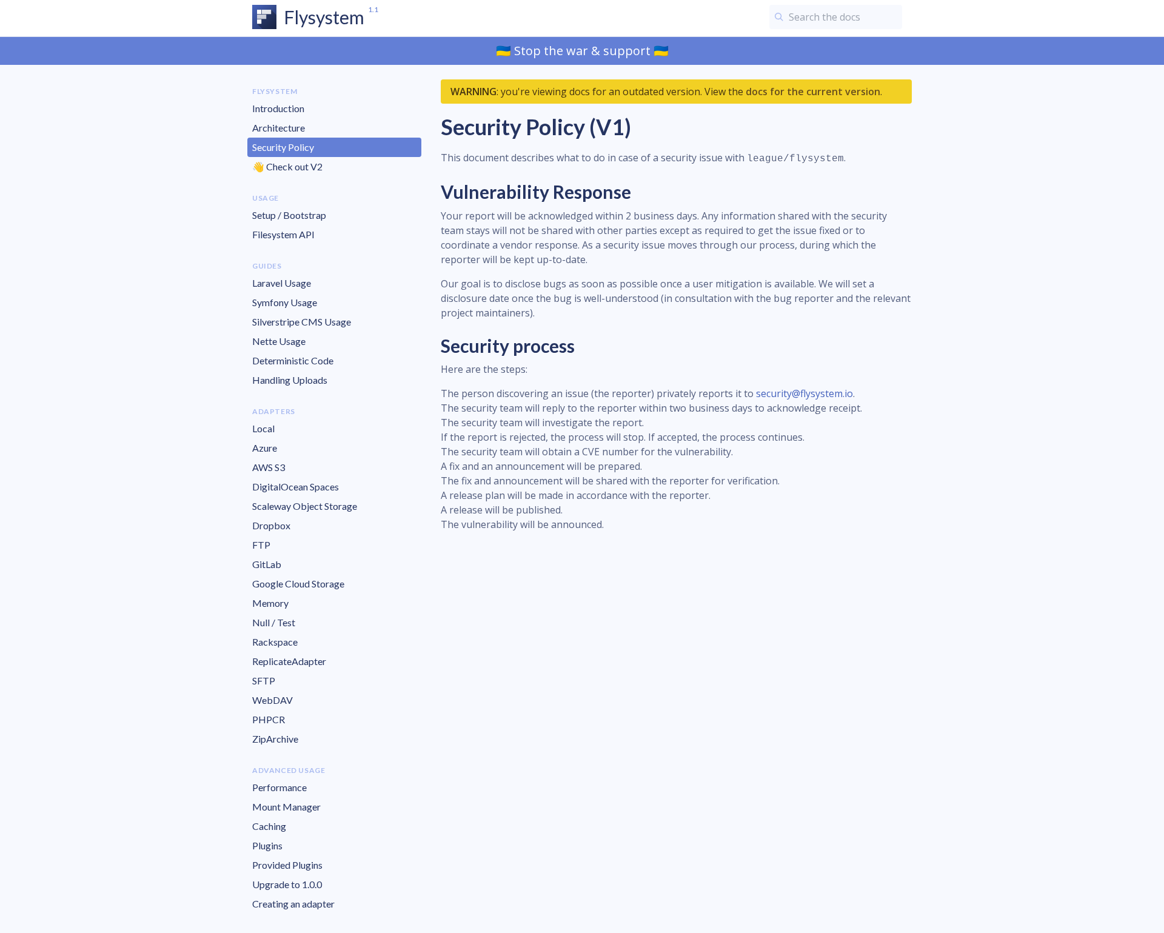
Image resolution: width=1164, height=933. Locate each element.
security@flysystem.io (804, 393)
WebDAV (272, 700)
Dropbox (271, 525)
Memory (270, 603)
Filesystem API (283, 234)
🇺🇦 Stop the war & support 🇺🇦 (582, 50)
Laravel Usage (281, 283)
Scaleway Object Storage (304, 506)
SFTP (263, 680)
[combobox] (835, 17)
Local (263, 428)
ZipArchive (275, 738)
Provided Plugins (287, 865)
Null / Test (273, 622)
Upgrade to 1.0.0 (287, 884)
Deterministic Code (292, 360)
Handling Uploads (289, 380)
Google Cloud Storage (298, 583)
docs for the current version (813, 91)
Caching (269, 826)
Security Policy (283, 147)
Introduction (278, 108)
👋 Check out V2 (287, 166)
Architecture (278, 127)
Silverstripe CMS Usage (301, 321)
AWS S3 (268, 467)
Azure (264, 447)
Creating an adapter (293, 903)
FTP (261, 544)
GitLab (266, 564)
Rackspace (275, 641)
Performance (279, 787)
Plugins (267, 845)
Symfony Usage (284, 302)
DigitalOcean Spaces (295, 486)
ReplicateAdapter (289, 661)
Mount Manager (286, 806)
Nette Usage (279, 341)
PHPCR (268, 719)
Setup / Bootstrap (289, 215)
